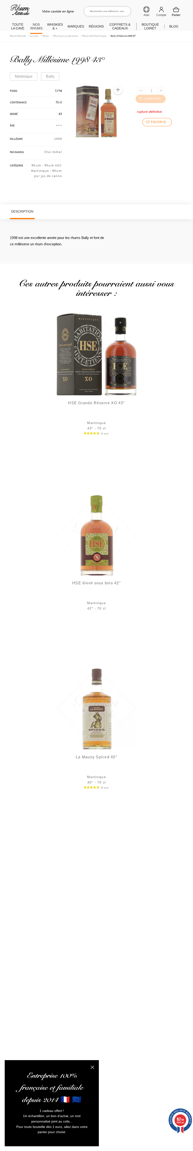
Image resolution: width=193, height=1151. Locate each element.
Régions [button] (96, 26)
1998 (58, 139)
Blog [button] (173, 26)
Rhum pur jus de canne (65, 35)
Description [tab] (22, 211)
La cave (34, 35)
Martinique (23, 76)
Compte (161, 15)
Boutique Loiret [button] (150, 26)
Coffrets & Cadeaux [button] (119, 26)
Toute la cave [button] (17, 26)
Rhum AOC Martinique (94, 35)
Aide (146, 15)
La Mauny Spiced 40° (96, 757)
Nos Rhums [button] (36, 26)
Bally (50, 76)
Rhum (46, 35)
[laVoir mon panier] (176, 11)
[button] (117, 89)
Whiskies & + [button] (55, 26)
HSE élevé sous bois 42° (96, 583)
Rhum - (38, 165)
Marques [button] (76, 26)
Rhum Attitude (19, 11)
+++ (59, 125)
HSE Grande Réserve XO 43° (96, 403)
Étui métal (53, 152)
